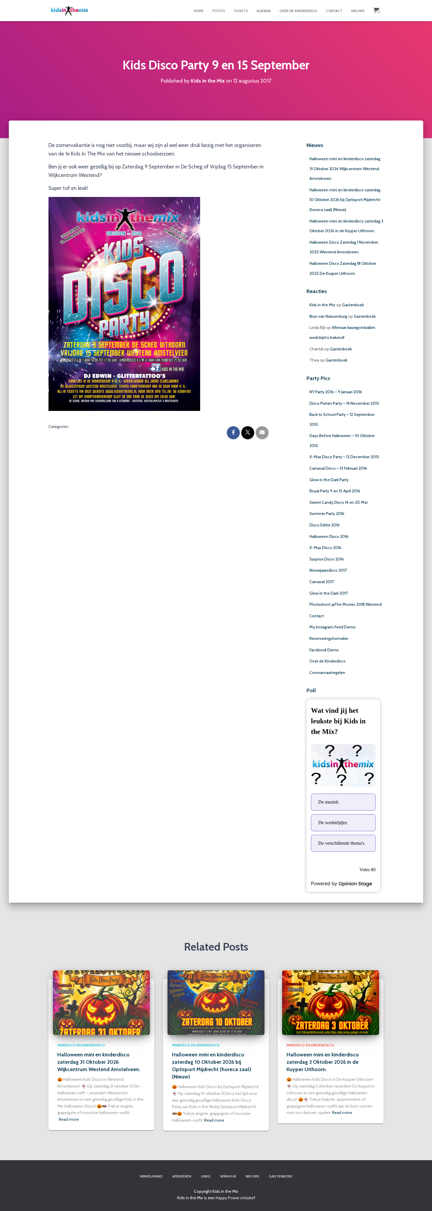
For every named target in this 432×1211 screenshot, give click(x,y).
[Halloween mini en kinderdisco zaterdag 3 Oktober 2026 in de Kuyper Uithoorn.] (330, 1002)
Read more (69, 1119)
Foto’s (218, 11)
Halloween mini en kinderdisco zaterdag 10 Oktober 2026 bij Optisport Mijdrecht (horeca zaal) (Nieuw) (344, 199)
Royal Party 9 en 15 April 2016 (334, 491)
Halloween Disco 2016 (329, 536)
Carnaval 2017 (321, 581)
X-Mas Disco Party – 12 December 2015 (344, 456)
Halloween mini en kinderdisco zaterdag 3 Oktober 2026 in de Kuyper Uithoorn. (323, 1062)
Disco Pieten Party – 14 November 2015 (344, 403)
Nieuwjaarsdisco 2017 (328, 570)
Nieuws (357, 11)
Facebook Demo (324, 650)
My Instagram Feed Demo (332, 627)
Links (205, 1176)
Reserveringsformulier (328, 638)
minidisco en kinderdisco (81, 1045)
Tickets (241, 11)
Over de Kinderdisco (298, 11)
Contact (334, 11)
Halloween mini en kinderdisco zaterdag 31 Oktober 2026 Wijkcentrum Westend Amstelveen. (344, 168)
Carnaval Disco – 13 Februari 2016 (338, 468)
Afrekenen (181, 1176)
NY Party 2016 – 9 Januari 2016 (335, 391)
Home (199, 11)
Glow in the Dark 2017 (328, 593)
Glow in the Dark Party (329, 479)
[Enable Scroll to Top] (420, 1199)
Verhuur (228, 1176)
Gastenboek (353, 304)
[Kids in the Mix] (69, 10)
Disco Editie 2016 (324, 525)
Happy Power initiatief (235, 1197)
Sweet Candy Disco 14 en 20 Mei (338, 502)
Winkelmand (151, 1176)
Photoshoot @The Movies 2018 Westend (345, 604)
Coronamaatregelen (327, 672)
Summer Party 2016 (326, 513)
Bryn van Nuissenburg (328, 316)
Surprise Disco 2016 (326, 559)
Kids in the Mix (322, 304)
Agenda (264, 11)
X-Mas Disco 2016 (325, 547)
